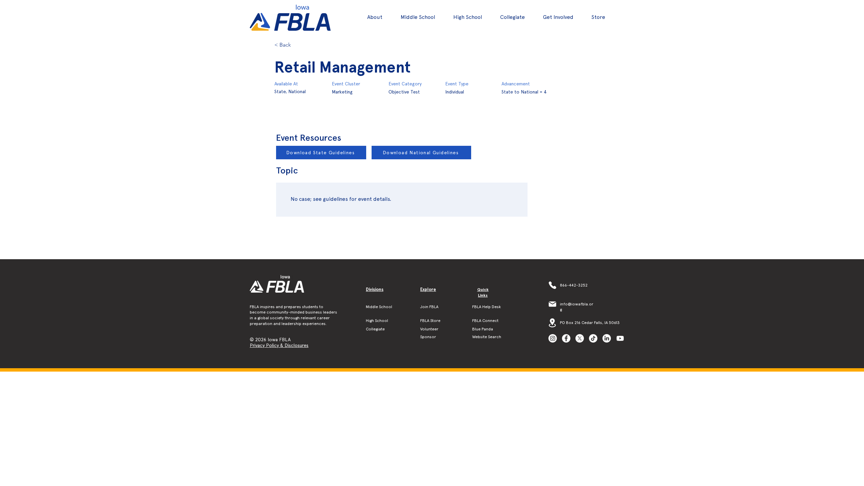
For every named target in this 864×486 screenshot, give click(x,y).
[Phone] (552, 285)
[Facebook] (566, 338)
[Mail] (552, 304)
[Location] (552, 322)
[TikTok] (593, 338)
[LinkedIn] (606, 338)
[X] (579, 338)
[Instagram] (552, 338)
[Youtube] (620, 338)
